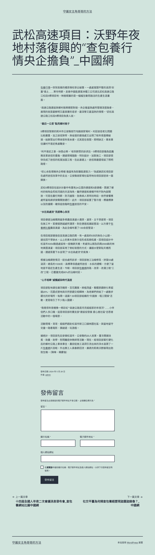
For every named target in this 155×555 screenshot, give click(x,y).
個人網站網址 (47, 452)
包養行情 (45, 87)
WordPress (132, 542)
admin (48, 374)
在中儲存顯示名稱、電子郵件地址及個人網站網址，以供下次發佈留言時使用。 (78, 469)
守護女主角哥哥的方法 (77, 11)
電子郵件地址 (87, 436)
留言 (43, 406)
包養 (72, 204)
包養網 (83, 268)
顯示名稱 (46, 436)
